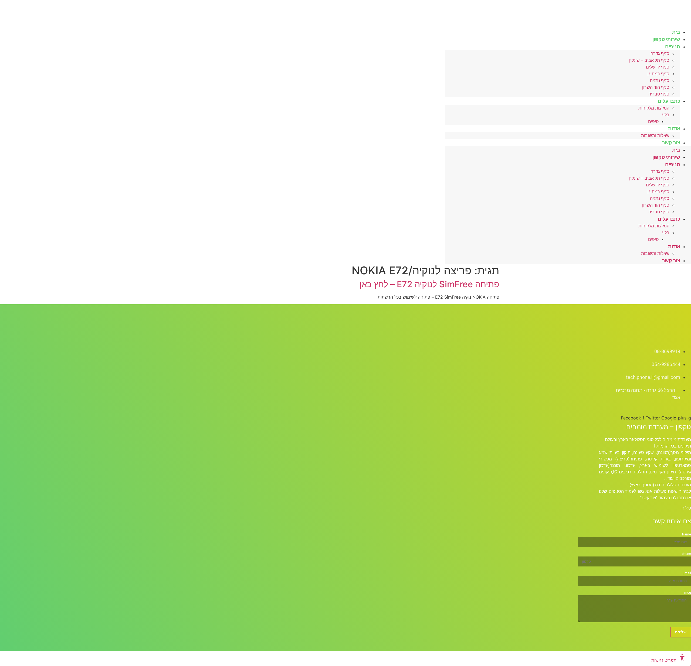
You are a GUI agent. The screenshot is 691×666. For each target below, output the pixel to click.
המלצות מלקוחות (653, 108)
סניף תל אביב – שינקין (649, 60)
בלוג (665, 114)
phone (686, 553)
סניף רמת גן (658, 73)
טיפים (653, 121)
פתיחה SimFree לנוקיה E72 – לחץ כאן (429, 284)
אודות (674, 128)
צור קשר (671, 142)
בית (676, 150)
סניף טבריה (658, 211)
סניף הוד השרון (655, 87)
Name (686, 534)
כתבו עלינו (669, 101)
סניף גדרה (660, 53)
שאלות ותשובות (655, 135)
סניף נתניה (659, 80)
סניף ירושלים (657, 67)
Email (687, 573)
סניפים (672, 46)
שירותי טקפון (666, 157)
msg (687, 592)
